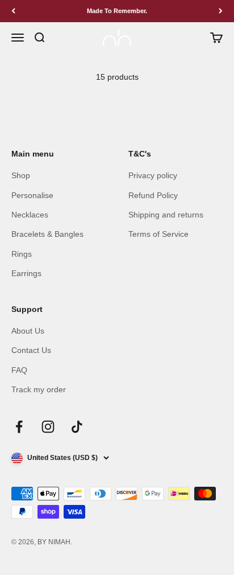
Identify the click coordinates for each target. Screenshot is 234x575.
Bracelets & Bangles (47, 234)
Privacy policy (152, 175)
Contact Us (31, 350)
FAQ (19, 370)
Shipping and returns (165, 214)
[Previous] (13, 11)
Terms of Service (158, 234)
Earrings (26, 273)
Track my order (38, 389)
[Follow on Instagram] (48, 426)
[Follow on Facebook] (19, 426)
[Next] (221, 11)
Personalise (32, 195)
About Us (27, 330)
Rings (21, 253)
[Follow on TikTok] (77, 426)
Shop (20, 175)
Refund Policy (153, 195)
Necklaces (29, 214)
